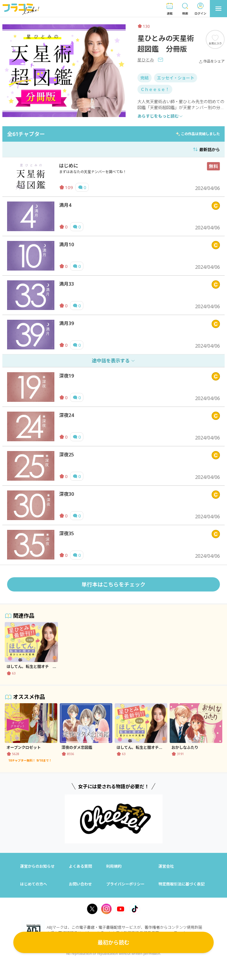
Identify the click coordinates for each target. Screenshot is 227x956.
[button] (170, 9)
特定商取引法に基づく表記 (181, 884)
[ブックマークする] (215, 39)
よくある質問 (80, 866)
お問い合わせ (80, 884)
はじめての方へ (33, 884)
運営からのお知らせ (37, 866)
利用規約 (113, 866)
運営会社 (166, 866)
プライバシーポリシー (125, 884)
